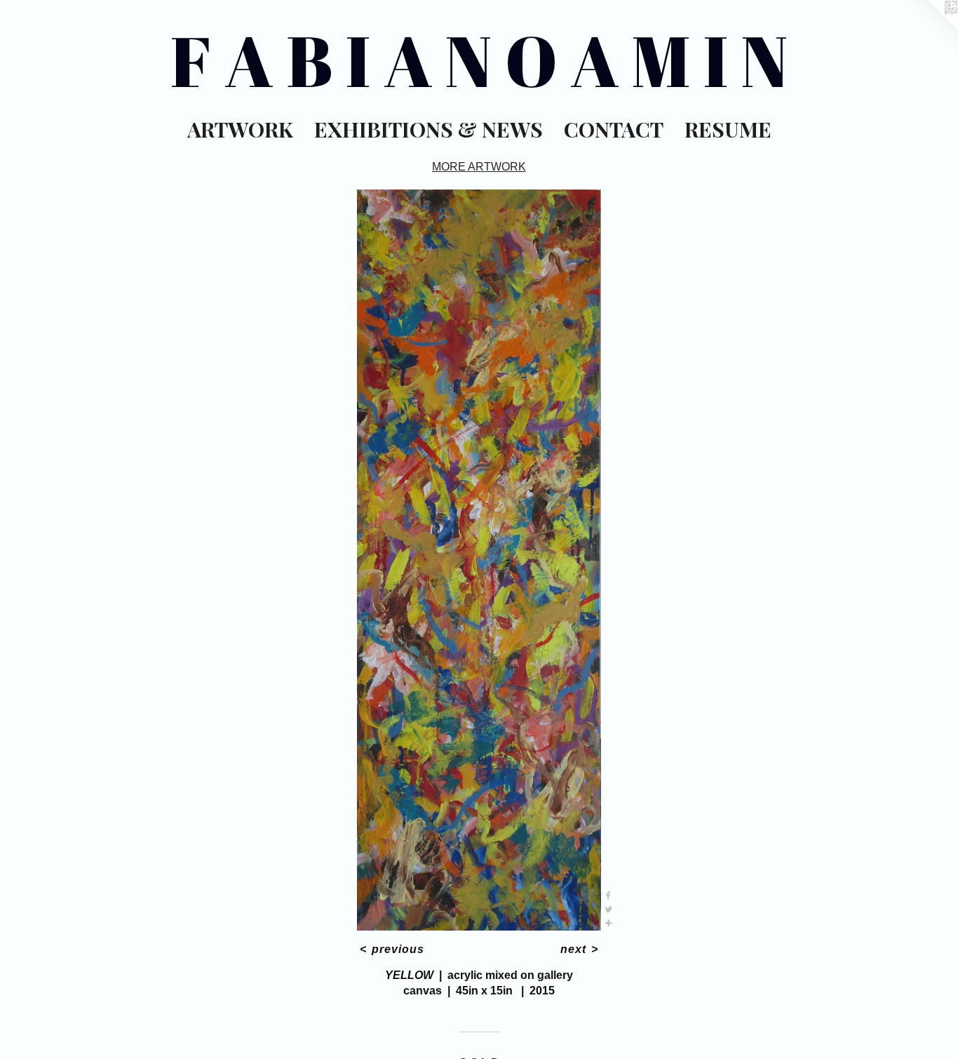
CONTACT (613, 129)
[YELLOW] (479, 560)
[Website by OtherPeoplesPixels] (930, 28)
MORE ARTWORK (479, 167)
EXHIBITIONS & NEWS (428, 129)
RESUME (727, 129)
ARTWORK (240, 129)
